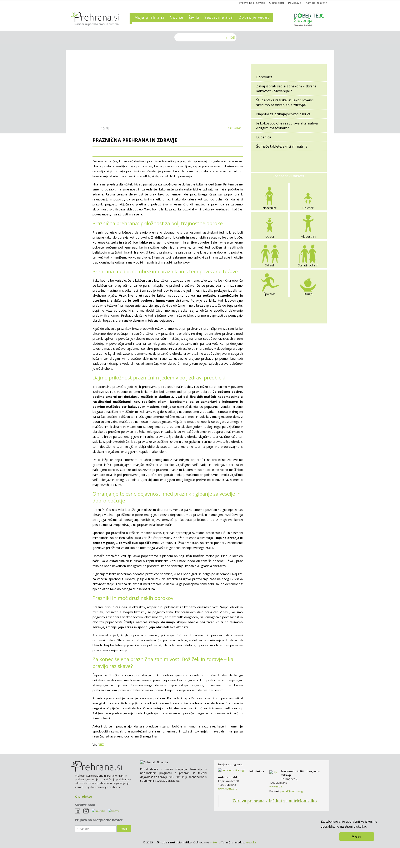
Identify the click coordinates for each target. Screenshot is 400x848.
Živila (194, 17)
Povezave (294, 3)
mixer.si (215, 842)
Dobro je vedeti (255, 17)
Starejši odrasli (308, 265)
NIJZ (101, 744)
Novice (176, 17)
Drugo (308, 294)
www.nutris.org (227, 788)
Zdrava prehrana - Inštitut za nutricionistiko (274, 800)
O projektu (276, 3)
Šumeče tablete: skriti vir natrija (282, 146)
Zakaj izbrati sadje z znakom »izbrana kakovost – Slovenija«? (286, 88)
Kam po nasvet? (316, 3)
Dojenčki (308, 208)
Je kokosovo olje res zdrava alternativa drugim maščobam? (287, 125)
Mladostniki (308, 237)
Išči (232, 37)
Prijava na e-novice (252, 3)
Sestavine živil (219, 17)
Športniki (269, 294)
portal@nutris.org (291, 791)
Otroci (269, 237)
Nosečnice (269, 208)
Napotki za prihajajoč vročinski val (283, 114)
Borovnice (264, 77)
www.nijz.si (276, 786)
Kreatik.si (251, 842)
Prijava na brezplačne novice (99, 820)
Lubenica (263, 137)
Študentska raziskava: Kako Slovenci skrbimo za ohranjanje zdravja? (285, 102)
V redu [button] (356, 836)
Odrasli (269, 265)
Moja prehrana (149, 17)
